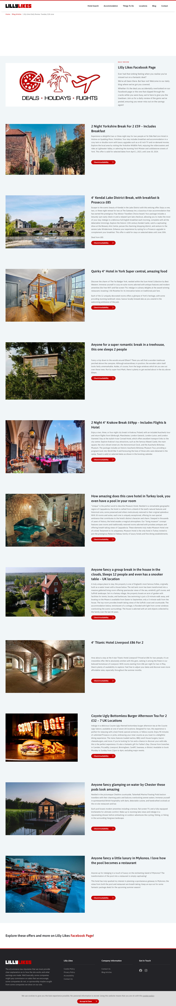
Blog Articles (107, 972)
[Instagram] (147, 971)
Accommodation (111, 6)
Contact (164, 6)
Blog (154, 6)
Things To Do (128, 6)
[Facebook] (141, 971)
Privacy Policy (69, 972)
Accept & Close (86, 1001)
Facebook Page (82, 936)
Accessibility (69, 976)
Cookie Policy (69, 969)
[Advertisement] (88, 35)
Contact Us (68, 979)
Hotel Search (93, 6)
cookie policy (148, 996)
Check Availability (101, 162)
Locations (143, 6)
